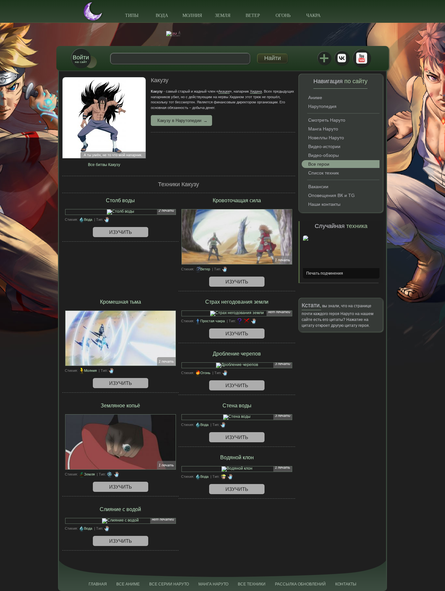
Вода (162, 15)
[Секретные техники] (239, 321)
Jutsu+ (324, 58)
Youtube (361, 58)
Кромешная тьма (120, 302)
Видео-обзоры (323, 155)
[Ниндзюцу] (106, 219)
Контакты (345, 584)
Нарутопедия (322, 106)
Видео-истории (324, 146)
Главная (98, 584)
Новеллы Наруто (326, 137)
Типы (131, 15)
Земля (222, 15)
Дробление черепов (237, 353)
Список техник (323, 172)
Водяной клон (237, 457)
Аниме (315, 97)
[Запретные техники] (246, 321)
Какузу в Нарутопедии (179, 120)
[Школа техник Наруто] (222, 33)
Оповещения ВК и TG (331, 195)
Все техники (252, 584)
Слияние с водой (120, 509)
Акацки (224, 91)
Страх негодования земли (236, 302)
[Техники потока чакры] (109, 474)
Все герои (318, 164)
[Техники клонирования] (223, 476)
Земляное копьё (120, 405)
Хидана (256, 91)
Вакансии (318, 186)
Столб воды (120, 200)
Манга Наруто (323, 128)
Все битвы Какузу (104, 164)
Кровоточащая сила (237, 200)
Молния (192, 15)
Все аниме (128, 584)
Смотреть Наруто (326, 120)
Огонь (283, 15)
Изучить (120, 232)
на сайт (81, 59)
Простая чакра (212, 321)
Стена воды (237, 405)
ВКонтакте (341, 58)
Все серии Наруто (169, 584)
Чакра (313, 15)
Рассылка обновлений (300, 584)
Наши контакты (324, 204)
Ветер (253, 15)
